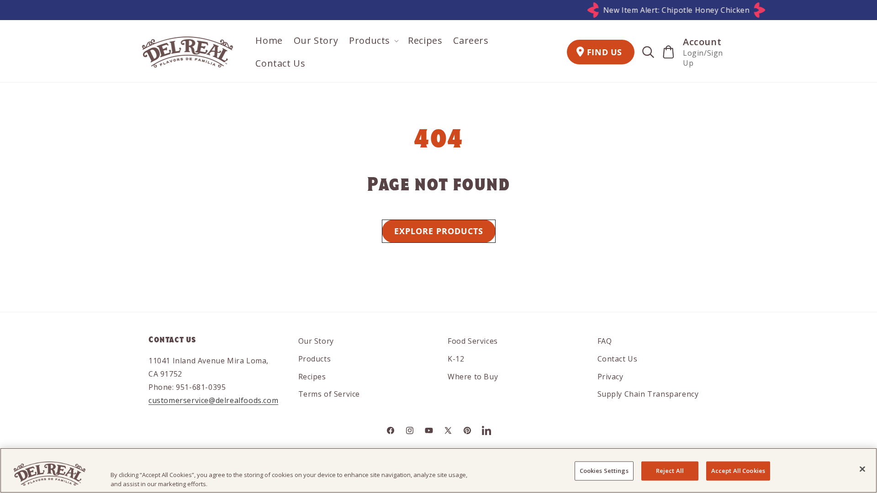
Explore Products (438, 231)
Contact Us (617, 359)
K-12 (456, 359)
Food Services (473, 341)
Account (702, 42)
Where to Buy (473, 377)
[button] (372, 40)
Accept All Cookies (738, 471)
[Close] (862, 469)
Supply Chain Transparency (648, 394)
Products (314, 359)
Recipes (312, 377)
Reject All (670, 471)
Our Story (316, 341)
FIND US (604, 52)
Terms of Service (329, 394)
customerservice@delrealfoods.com (213, 400)
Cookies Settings (604, 471)
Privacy (610, 377)
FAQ (604, 341)
